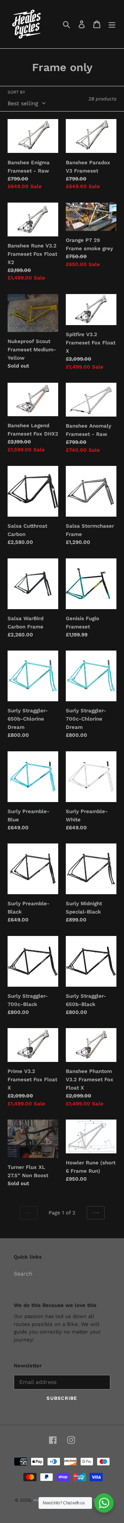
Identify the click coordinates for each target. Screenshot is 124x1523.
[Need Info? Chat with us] (104, 1503)
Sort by (16, 92)
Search (23, 1273)
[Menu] (112, 24)
